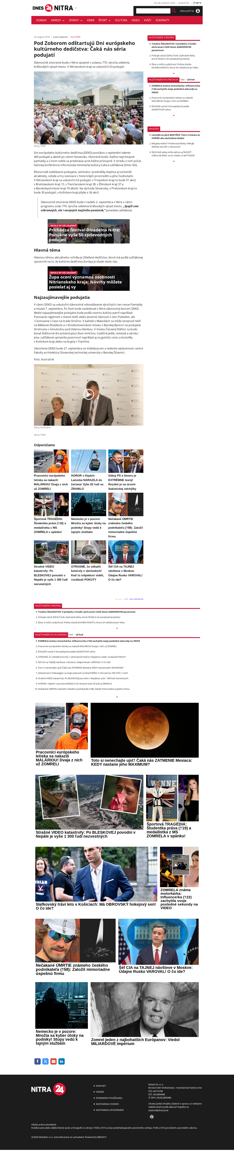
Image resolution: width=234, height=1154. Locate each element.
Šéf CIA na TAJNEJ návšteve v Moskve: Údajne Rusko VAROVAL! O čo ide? (74, 662)
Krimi (90, 20)
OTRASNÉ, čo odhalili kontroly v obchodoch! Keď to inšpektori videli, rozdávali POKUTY (82, 656)
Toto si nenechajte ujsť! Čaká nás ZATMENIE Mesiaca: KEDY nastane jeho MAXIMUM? (81, 667)
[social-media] (151, 1117)
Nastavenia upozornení (109, 1110)
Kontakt (100, 1085)
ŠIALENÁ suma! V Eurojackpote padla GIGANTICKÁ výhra (170, 108)
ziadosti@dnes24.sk (158, 1110)
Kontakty (162, 20)
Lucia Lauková (60, 36)
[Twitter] (45, 1061)
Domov (41, 20)
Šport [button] (103, 20)
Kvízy (147, 20)
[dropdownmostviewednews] (173, 73)
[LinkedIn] (61, 1061)
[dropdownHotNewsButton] (173, 161)
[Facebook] (37, 1061)
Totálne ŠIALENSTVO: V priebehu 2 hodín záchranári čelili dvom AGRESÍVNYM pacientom (174, 47)
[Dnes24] (64, 8)
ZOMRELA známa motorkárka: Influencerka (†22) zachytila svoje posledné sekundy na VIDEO (176, 89)
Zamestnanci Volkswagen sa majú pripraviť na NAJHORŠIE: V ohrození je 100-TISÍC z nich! (83, 673)
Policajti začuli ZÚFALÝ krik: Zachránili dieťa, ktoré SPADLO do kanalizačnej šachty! (173, 57)
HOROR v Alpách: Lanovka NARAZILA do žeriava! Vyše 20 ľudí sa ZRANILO (75, 683)
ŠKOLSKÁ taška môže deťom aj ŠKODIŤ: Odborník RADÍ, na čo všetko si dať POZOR (173, 154)
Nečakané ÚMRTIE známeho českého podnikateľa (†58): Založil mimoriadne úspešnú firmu (84, 688)
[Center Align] (173, 11)
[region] (75, 8)
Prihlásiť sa (187, 11)
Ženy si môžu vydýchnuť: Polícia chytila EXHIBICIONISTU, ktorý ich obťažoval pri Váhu (175, 66)
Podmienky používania (108, 1098)
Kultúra (121, 20)
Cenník (99, 1091)
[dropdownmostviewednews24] (173, 115)
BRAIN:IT (101, 1137)
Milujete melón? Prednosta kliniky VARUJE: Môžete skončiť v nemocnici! (173, 145)
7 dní (181, 79)
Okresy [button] (56, 20)
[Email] (53, 1061)
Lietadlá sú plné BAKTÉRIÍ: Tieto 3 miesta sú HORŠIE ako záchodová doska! (176, 136)
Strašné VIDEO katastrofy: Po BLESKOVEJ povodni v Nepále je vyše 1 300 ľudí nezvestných (83, 678)
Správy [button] (74, 20)
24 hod (190, 79)
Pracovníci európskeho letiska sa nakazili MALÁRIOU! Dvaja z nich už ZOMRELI (172, 99)
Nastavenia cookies (107, 1104)
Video (136, 20)
